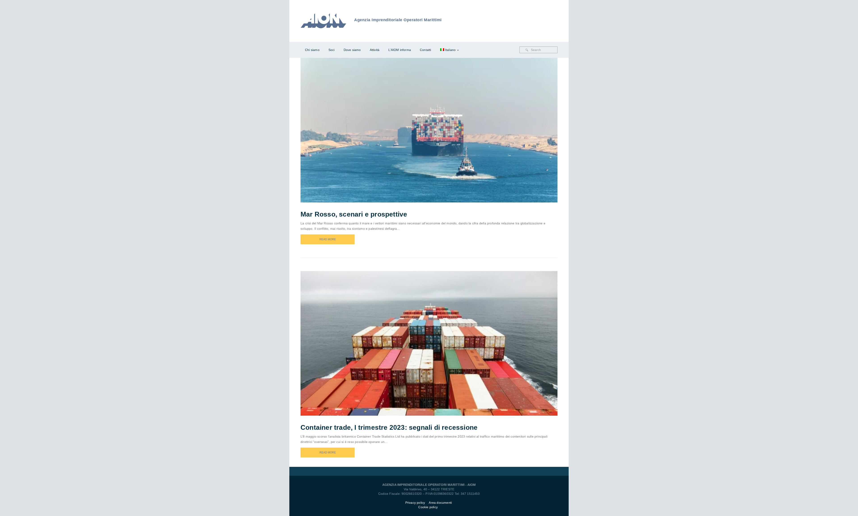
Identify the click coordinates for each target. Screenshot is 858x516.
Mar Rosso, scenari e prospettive (354, 214)
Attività (375, 50)
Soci (331, 50)
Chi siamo (312, 50)
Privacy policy (415, 502)
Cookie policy (428, 507)
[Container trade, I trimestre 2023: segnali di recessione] (435, 337)
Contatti (425, 50)
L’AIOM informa (399, 50)
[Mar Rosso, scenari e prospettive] (435, 124)
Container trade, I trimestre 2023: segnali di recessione (389, 427)
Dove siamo (352, 50)
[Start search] (527, 50)
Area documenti (441, 502)
